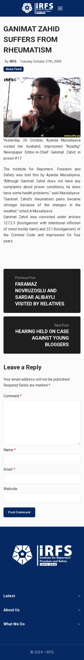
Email (9, 469)
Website (10, 489)
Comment (13, 396)
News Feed (13, 69)
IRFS (13, 61)
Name (10, 450)
